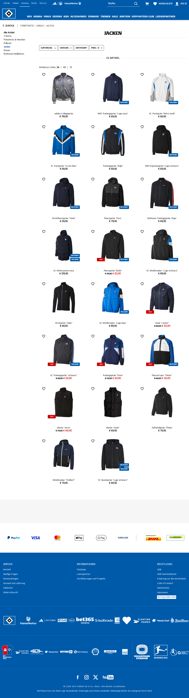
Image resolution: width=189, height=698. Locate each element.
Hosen (7, 50)
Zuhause (93, 17)
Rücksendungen (10, 579)
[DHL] (153, 538)
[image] (63, 95)
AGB (159, 570)
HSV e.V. (43, 3)
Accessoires (78, 17)
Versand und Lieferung (14, 583)
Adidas (37, 17)
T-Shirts (8, 36)
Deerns (57, 17)
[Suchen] (135, 3)
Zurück (9, 26)
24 (58, 67)
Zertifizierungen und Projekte (91, 579)
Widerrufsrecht (10, 593)
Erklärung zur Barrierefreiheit (171, 579)
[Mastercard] (57, 538)
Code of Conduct (165, 583)
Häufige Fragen (10, 574)
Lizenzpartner (165, 17)
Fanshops (81, 570)
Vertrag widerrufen (166, 597)
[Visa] (35, 538)
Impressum (162, 593)
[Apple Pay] (79, 538)
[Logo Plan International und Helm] (61, 622)
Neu (29, 17)
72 (71, 67)
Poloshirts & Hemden (14, 40)
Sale (115, 17)
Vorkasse (123, 538)
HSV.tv (34, 3)
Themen (105, 17)
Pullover (8, 43)
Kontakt (7, 570)
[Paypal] (13, 538)
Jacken (7, 47)
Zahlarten (8, 588)
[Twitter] (95, 677)
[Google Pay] (101, 538)
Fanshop (25, 3)
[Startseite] (9, 13)
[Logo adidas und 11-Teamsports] (41, 622)
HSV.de (7, 3)
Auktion (124, 17)
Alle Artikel (9, 32)
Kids (66, 17)
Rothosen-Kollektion (14, 54)
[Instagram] (86, 677)
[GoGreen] (175, 538)
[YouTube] (108, 677)
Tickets (15, 3)
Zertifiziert (81, 48)
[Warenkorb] (147, 3)
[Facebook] (77, 677)
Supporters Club (143, 17)
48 (64, 67)
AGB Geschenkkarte (166, 574)
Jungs (47, 17)
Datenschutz (163, 588)
